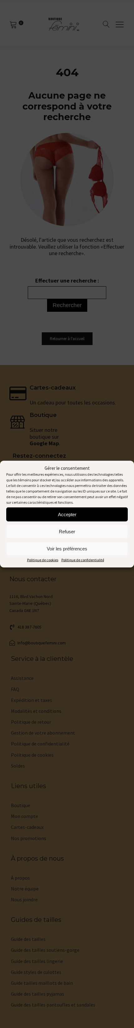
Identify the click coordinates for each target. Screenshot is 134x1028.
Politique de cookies (42, 560)
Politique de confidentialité (82, 560)
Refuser (67, 531)
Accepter (67, 514)
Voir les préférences (67, 548)
